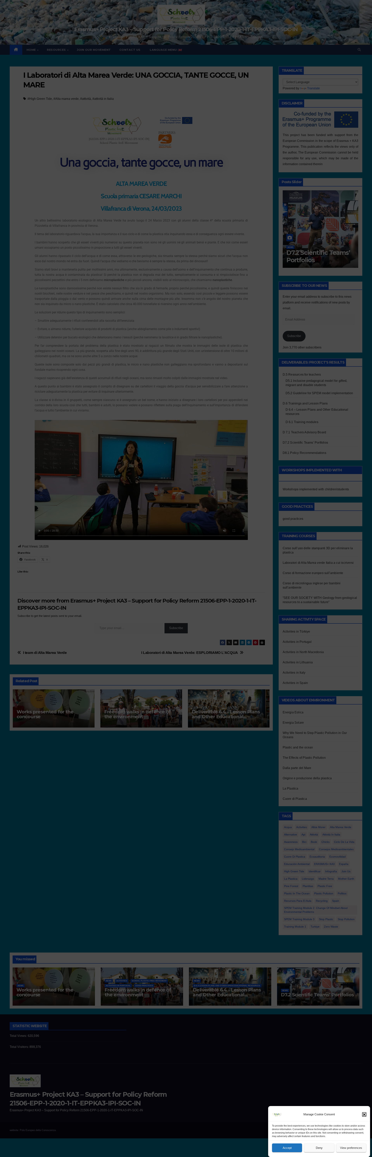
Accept (287, 1147)
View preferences (351, 1147)
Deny (319, 1147)
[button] (364, 1114)
